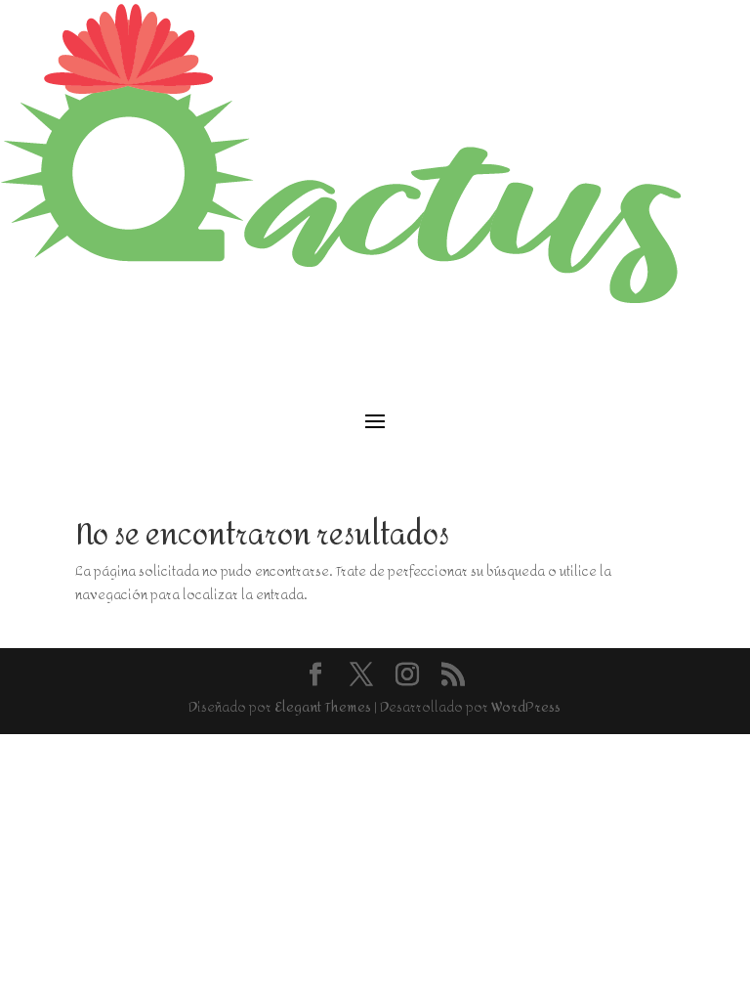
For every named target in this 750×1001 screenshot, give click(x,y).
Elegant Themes (322, 707)
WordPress (526, 707)
